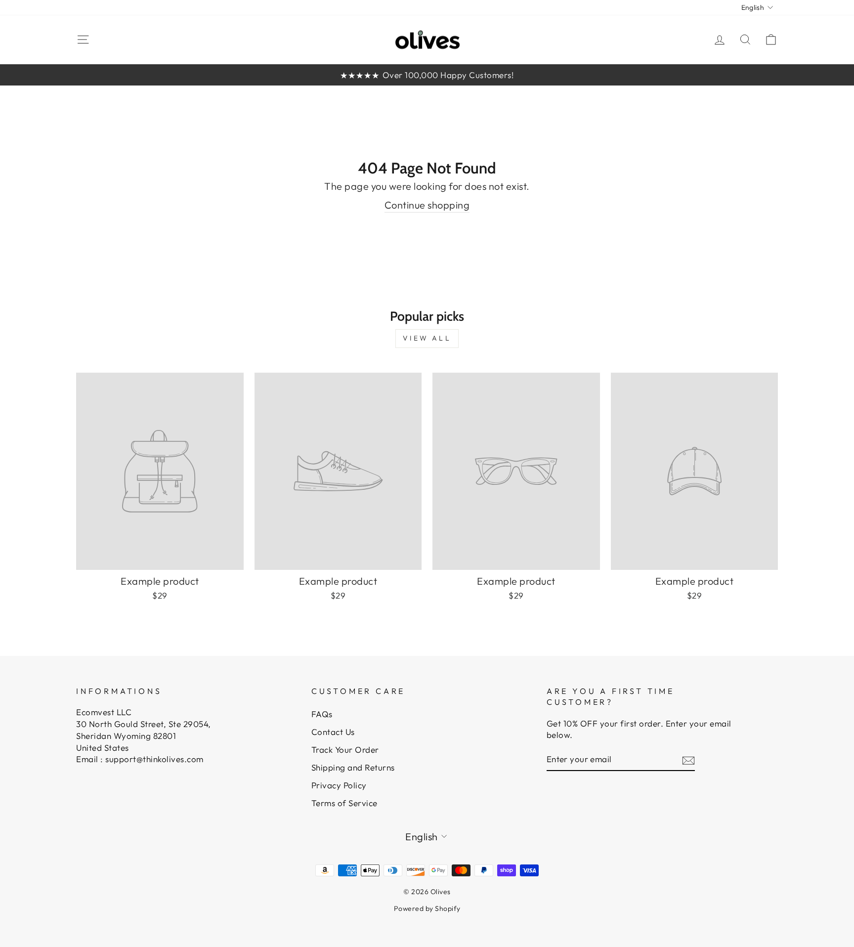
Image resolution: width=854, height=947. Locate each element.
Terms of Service (344, 803)
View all (427, 338)
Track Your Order (345, 749)
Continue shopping (427, 205)
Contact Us (333, 732)
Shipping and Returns (353, 767)
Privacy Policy (339, 785)
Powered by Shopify (427, 908)
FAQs (322, 714)
